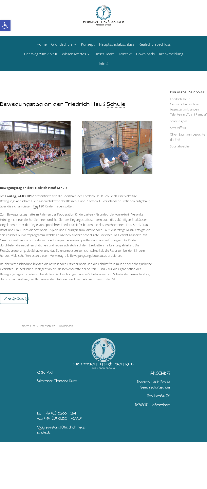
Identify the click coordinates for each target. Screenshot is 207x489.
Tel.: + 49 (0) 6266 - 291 (56, 413)
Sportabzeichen (180, 146)
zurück (16, 298)
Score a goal (178, 121)
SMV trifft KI (178, 128)
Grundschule (62, 45)
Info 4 (103, 64)
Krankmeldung (171, 54)
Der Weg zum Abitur (40, 54)
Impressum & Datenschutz (38, 326)
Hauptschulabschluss (116, 45)
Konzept (88, 45)
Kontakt (125, 54)
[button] (5, 25)
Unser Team (104, 54)
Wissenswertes (74, 54)
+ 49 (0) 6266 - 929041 (63, 418)
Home (42, 45)
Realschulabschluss (155, 45)
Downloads (145, 54)
